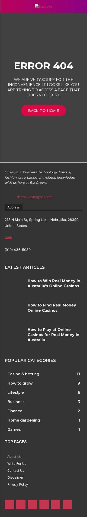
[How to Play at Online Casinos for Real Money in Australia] (14, 335)
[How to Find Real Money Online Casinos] (14, 310)
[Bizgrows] (43, 6)
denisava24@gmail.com (34, 197)
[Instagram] (21, 504)
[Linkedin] (32, 504)
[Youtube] (67, 504)
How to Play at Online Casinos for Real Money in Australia (53, 334)
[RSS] (44, 504)
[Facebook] (9, 504)
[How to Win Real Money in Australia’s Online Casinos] (14, 286)
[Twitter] (55, 504)
